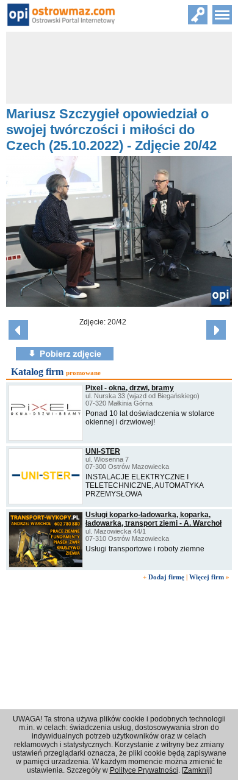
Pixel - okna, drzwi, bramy (129, 388)
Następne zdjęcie (216, 330)
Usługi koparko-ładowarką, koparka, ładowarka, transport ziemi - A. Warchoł (153, 519)
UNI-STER (102, 451)
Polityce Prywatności (144, 770)
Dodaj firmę (166, 577)
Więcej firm (206, 577)
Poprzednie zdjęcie (18, 330)
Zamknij (197, 770)
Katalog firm (37, 372)
